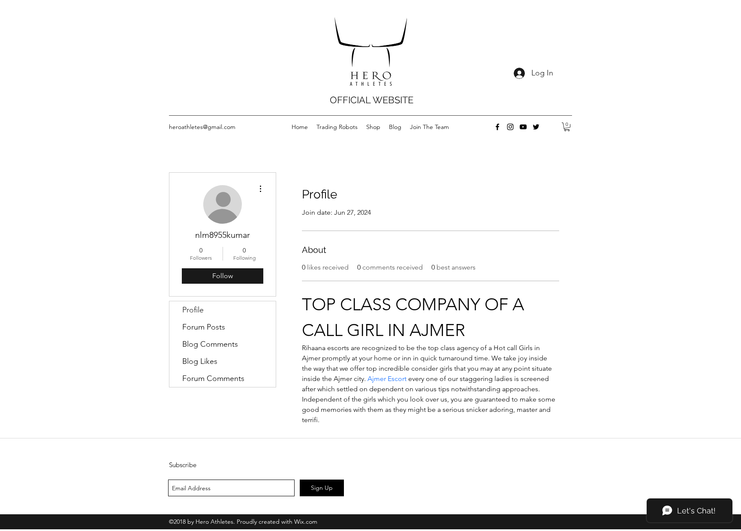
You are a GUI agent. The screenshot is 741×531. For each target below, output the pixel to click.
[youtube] (523, 127)
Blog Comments (210, 344)
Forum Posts (203, 327)
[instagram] (510, 127)
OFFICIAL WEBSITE (371, 99)
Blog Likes (199, 361)
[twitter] (536, 127)
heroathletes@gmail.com (202, 127)
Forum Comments (213, 378)
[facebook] (497, 127)
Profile (193, 310)
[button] (567, 127)
